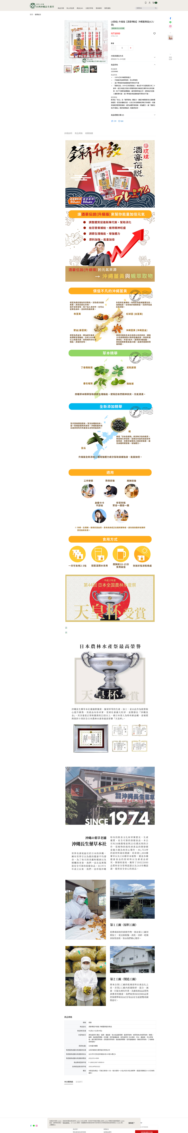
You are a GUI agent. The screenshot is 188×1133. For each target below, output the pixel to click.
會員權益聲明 (107, 1132)
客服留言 (106, 1129)
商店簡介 (75, 1129)
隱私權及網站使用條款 (79, 1132)
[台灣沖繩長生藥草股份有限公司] (42, 5)
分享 (114, 121)
